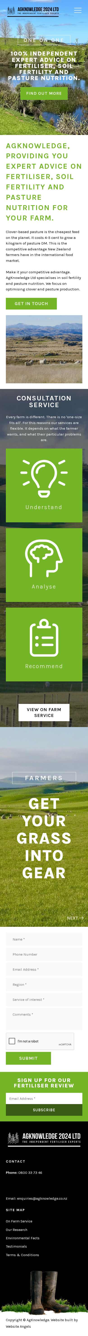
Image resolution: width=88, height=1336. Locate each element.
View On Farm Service (44, 712)
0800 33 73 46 (24, 1172)
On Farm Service (19, 1221)
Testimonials (16, 1246)
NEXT (73, 918)
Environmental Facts (22, 1238)
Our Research (16, 1230)
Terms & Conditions (22, 1255)
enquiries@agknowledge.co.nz (42, 1198)
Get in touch (31, 303)
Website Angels (18, 1326)
